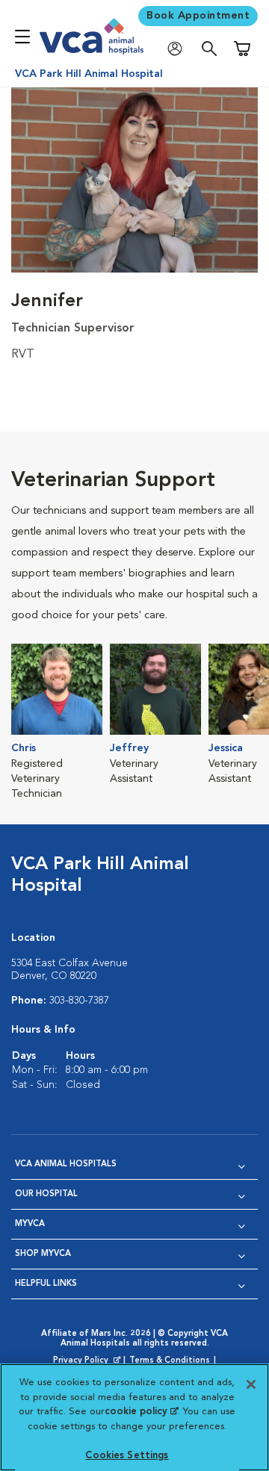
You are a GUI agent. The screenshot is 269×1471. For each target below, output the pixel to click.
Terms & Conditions (169, 1361)
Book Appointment (198, 15)
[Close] (251, 1384)
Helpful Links (46, 1284)
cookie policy (141, 1411)
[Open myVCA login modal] (178, 49)
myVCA (30, 1224)
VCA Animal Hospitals (66, 1164)
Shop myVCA (43, 1254)
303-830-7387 (79, 1000)
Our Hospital (46, 1194)
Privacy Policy (88, 1361)
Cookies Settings (126, 1456)
